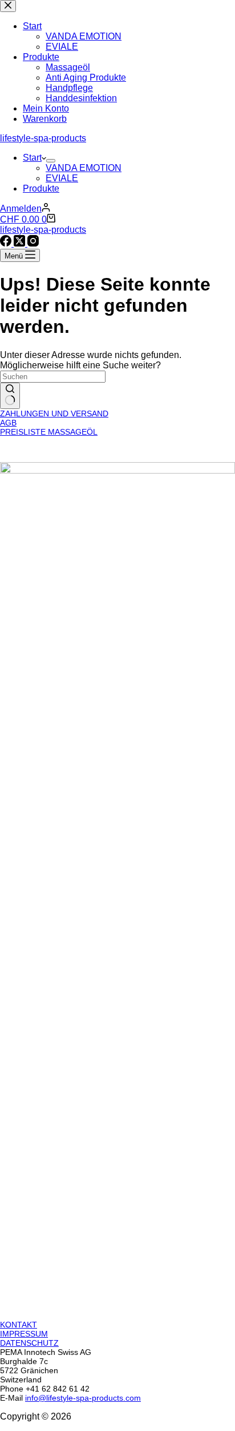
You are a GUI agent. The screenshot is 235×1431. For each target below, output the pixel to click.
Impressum (24, 1333)
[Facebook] (7, 243)
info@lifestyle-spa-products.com (83, 1397)
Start (32, 157)
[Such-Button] (10, 396)
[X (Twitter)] (20, 243)
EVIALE (62, 178)
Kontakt (18, 1324)
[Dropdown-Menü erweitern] (50, 160)
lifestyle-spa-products (43, 138)
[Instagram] (33, 243)
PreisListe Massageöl (49, 431)
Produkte (41, 188)
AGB (8, 422)
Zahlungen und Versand (54, 413)
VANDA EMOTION (83, 168)
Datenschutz (29, 1342)
